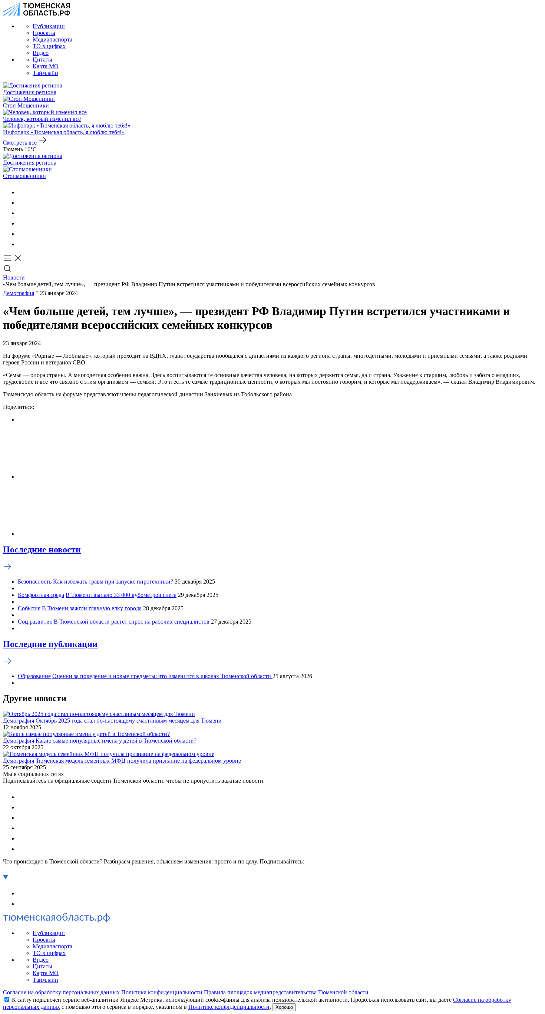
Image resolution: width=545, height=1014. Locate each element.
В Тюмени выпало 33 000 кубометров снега (121, 595)
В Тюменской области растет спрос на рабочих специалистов (131, 621)
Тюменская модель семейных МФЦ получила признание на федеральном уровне (138, 760)
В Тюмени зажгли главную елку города (92, 608)
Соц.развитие (35, 621)
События (29, 608)
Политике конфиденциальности (229, 1007)
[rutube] (22, 234)
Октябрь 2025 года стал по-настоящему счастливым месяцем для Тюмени (129, 720)
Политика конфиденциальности (161, 992)
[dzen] (22, 244)
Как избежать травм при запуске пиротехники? (113, 581)
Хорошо (284, 1007)
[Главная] (36, 13)
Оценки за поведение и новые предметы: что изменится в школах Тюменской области (162, 676)
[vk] (22, 192)
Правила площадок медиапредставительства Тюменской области (286, 992)
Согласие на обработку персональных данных (61, 992)
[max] (22, 223)
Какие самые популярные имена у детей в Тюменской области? (116, 740)
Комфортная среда (41, 595)
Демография (18, 293)
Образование (34, 676)
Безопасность (35, 581)
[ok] (22, 202)
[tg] (22, 213)
